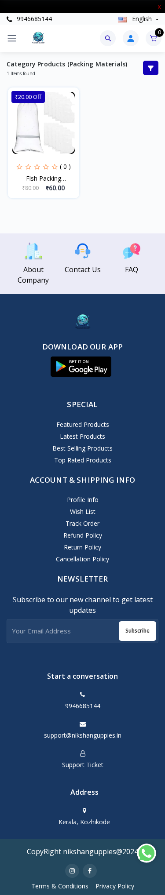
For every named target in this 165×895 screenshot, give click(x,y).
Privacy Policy (114, 886)
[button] (81, 367)
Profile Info (83, 499)
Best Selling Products (82, 448)
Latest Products (82, 436)
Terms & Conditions (59, 886)
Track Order (82, 523)
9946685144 (33, 19)
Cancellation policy (82, 559)
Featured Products (82, 424)
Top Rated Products (82, 460)
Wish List (82, 511)
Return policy (82, 547)
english (142, 19)
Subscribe (137, 630)
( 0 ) (65, 166)
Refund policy (82, 535)
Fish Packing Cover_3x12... (43, 178)
